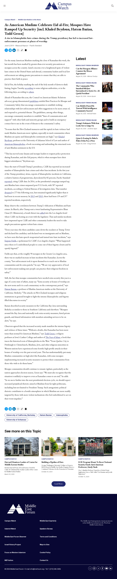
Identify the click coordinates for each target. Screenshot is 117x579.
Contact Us (44, 560)
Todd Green (50, 333)
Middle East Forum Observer (87, 65)
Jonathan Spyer (92, 128)
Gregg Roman (91, 144)
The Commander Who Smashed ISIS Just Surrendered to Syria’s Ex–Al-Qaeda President (88, 90)
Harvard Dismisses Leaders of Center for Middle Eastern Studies (21, 463)
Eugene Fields (10, 240)
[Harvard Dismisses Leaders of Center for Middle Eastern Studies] (22, 446)
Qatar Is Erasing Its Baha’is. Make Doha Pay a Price (87, 139)
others (31, 92)
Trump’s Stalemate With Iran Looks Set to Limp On (87, 124)
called (42, 213)
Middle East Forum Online (86, 83)
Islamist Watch (10, 529)
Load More (59, 484)
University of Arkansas (16, 420)
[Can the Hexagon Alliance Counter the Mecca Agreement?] (107, 70)
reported (8, 181)
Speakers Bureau (46, 529)
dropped (8, 192)
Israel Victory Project (13, 545)
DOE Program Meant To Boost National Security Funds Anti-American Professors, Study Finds (95, 464)
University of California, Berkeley (20, 415)
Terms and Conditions (48, 537)
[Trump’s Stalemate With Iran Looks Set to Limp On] (107, 124)
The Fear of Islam (52, 337)
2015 (41, 196)
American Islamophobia (15, 144)
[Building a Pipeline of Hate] (58, 446)
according (29, 88)
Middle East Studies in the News (29, 20)
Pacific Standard (36, 46)
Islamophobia (62, 415)
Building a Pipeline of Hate (52, 462)
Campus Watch (10, 20)
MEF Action (9, 560)
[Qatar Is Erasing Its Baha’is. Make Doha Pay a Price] (107, 139)
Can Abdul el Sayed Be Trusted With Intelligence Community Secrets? (86, 108)
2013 (33, 196)
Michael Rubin (91, 113)
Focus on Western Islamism (15, 552)
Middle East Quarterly (48, 521)
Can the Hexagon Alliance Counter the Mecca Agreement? (86, 71)
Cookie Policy (45, 552)
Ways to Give (44, 545)
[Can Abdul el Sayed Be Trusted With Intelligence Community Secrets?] (107, 107)
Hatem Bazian (10, 289)
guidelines (34, 101)
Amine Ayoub (91, 96)
